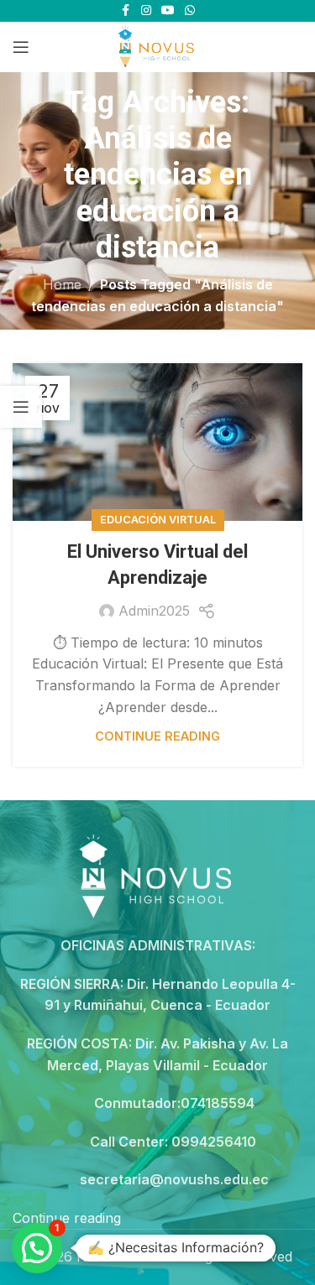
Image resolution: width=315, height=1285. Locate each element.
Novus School (122, 1256)
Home (62, 284)
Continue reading (157, 736)
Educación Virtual (158, 519)
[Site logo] (157, 45)
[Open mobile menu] (21, 47)
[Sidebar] (21, 407)
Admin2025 (154, 610)
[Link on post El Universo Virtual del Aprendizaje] (157, 442)
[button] (37, 1248)
